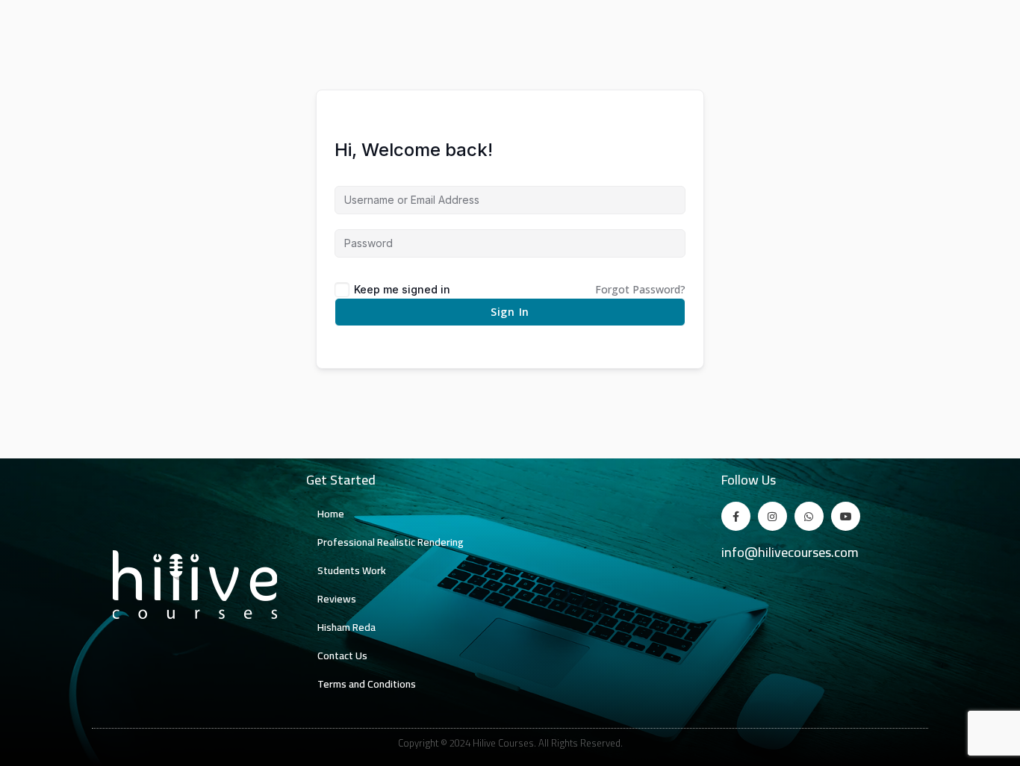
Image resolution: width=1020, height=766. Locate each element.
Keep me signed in (402, 289)
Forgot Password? (640, 289)
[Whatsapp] (809, 516)
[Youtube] (845, 516)
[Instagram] (772, 516)
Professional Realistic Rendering (390, 542)
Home (330, 513)
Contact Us (342, 655)
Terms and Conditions (366, 684)
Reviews (336, 598)
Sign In (510, 312)
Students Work (351, 570)
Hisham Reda (346, 627)
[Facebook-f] (735, 516)
